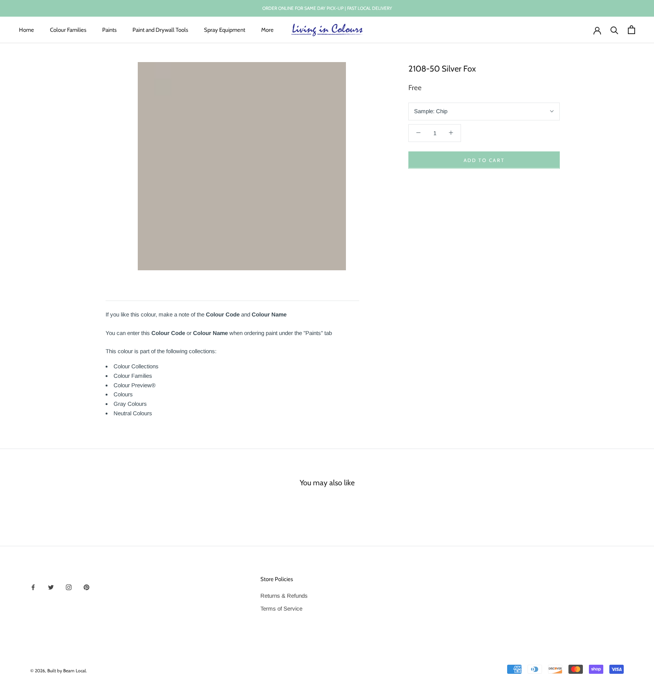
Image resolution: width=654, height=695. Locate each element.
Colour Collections (136, 366)
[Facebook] (33, 587)
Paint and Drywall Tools (160, 29)
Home (26, 29)
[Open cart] (631, 29)
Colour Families (68, 29)
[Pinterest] (86, 587)
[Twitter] (51, 587)
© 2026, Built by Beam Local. (58, 670)
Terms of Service (281, 608)
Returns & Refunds (284, 595)
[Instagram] (69, 587)
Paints (109, 29)
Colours (123, 394)
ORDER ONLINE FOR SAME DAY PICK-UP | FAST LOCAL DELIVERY (327, 8)
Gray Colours (130, 403)
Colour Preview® (135, 385)
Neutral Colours (133, 413)
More (267, 29)
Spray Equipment (224, 29)
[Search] (614, 30)
